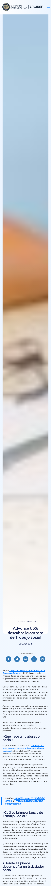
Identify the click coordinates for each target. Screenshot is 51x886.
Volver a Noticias (27, 621)
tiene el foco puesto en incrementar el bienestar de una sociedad (23, 748)
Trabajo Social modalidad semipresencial (24, 802)
